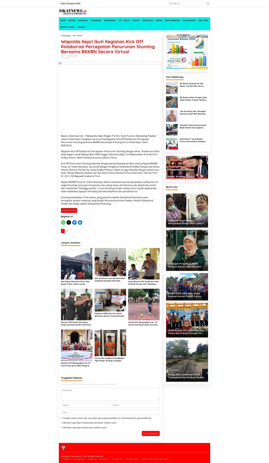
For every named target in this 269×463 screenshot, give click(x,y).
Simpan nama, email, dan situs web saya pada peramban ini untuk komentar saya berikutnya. (107, 418)
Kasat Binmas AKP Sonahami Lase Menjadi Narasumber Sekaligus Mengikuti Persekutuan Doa (143, 282)
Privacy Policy (132, 459)
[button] (207, 3)
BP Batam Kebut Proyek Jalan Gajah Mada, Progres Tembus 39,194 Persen (193, 98)
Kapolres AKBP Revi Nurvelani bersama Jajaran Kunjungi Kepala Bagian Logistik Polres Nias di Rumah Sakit (110, 314)
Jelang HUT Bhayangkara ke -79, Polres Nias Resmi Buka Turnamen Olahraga (143, 323)
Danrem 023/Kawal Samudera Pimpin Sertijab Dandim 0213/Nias (76, 323)
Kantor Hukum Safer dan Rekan (155, 459)
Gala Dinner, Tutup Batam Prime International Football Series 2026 (192, 140)
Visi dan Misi (117, 459)
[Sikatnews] (73, 12)
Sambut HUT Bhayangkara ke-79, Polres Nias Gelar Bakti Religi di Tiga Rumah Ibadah (76, 364)
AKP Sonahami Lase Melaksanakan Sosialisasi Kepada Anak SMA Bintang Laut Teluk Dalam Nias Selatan (110, 279)
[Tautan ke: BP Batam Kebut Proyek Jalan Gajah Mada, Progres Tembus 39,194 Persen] (172, 101)
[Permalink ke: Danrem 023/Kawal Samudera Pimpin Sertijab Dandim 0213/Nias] (76, 304)
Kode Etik (92, 459)
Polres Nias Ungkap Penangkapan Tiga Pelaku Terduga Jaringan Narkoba (110, 359)
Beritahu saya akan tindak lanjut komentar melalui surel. (90, 422)
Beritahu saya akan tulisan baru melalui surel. (85, 427)
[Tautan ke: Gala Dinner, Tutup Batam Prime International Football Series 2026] (172, 143)
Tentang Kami (79, 459)
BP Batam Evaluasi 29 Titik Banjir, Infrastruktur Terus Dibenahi (191, 84)
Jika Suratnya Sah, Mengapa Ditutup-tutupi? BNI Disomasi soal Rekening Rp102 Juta (193, 112)
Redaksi (66, 459)
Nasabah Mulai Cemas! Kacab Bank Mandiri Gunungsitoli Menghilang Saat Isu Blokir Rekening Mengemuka (193, 126)
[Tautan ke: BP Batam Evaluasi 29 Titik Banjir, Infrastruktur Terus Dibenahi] (172, 87)
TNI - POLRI (65, 58)
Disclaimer (104, 459)
